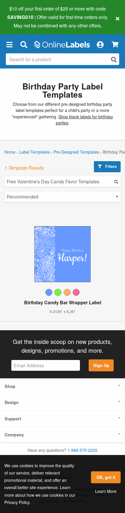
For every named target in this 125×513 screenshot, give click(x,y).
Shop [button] (10, 386)
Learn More (106, 491)
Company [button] (14, 435)
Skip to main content (21, 21)
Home (9, 152)
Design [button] (12, 402)
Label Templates (34, 152)
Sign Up (101, 365)
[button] (9, 44)
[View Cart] (115, 44)
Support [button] (13, 418)
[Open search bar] (23, 44)
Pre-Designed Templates (76, 152)
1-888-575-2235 (82, 450)
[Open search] (114, 59)
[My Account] (100, 44)
